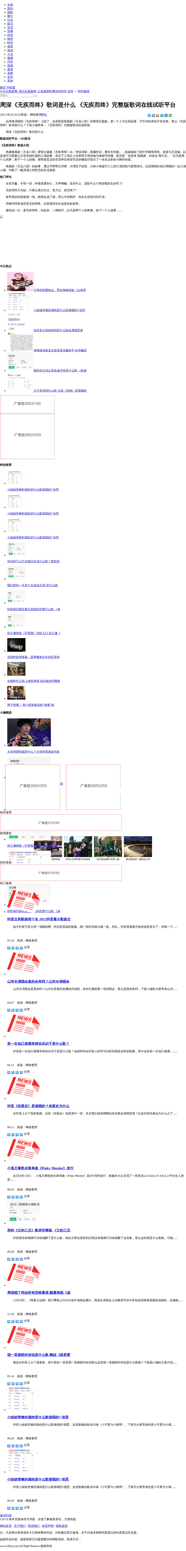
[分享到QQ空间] (153, 115)
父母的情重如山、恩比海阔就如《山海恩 (60, 290)
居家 (10, 73)
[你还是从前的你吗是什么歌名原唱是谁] (20, 330)
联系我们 (34, 1525)
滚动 (10, 50)
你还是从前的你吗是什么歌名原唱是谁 (58, 330)
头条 (10, 4)
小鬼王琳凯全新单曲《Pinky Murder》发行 (40, 1168)
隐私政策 (62, 1525)
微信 (3, 87)
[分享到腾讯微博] (161, 115)
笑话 (10, 27)
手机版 (11, 87)
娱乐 (10, 23)
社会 (10, 19)
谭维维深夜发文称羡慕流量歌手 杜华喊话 (60, 350)
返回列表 (6, 1515)
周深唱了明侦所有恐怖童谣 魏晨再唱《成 (38, 1293)
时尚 (10, 42)
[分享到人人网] (166, 115)
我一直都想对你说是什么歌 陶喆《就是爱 (38, 1355)
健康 (10, 57)
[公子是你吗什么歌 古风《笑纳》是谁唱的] (20, 390)
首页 (70, 91)
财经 (10, 38)
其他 (10, 80)
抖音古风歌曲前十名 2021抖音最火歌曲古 (39, 919)
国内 (10, 8)
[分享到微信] (170, 115)
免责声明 (48, 1525)
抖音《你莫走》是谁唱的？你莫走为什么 (38, 1106)
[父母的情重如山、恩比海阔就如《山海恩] (20, 290)
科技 (10, 35)
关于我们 (20, 1525)
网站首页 (6, 1525)
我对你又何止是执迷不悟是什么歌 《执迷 (60, 370)
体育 (10, 46)
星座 (10, 69)
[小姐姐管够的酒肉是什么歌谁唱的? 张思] (20, 310)
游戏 (10, 65)
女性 (10, 76)
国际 (10, 12)
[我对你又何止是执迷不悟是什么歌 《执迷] (20, 370)
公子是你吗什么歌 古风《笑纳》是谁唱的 (60, 390)
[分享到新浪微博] (157, 115)
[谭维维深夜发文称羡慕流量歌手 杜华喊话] (20, 350)
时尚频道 (84, 91)
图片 (10, 16)
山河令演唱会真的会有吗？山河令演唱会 (38, 981)
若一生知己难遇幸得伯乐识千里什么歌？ (38, 1044)
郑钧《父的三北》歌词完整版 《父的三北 (38, 1230)
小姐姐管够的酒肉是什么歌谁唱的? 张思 (59, 310)
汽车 (10, 61)
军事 (10, 31)
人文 (10, 54)
